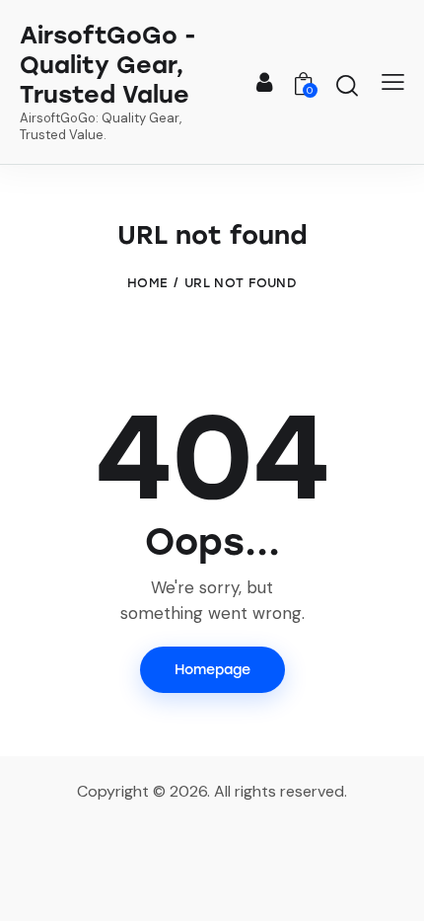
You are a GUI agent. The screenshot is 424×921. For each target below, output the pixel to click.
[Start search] (346, 85)
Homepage (212, 669)
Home (147, 282)
